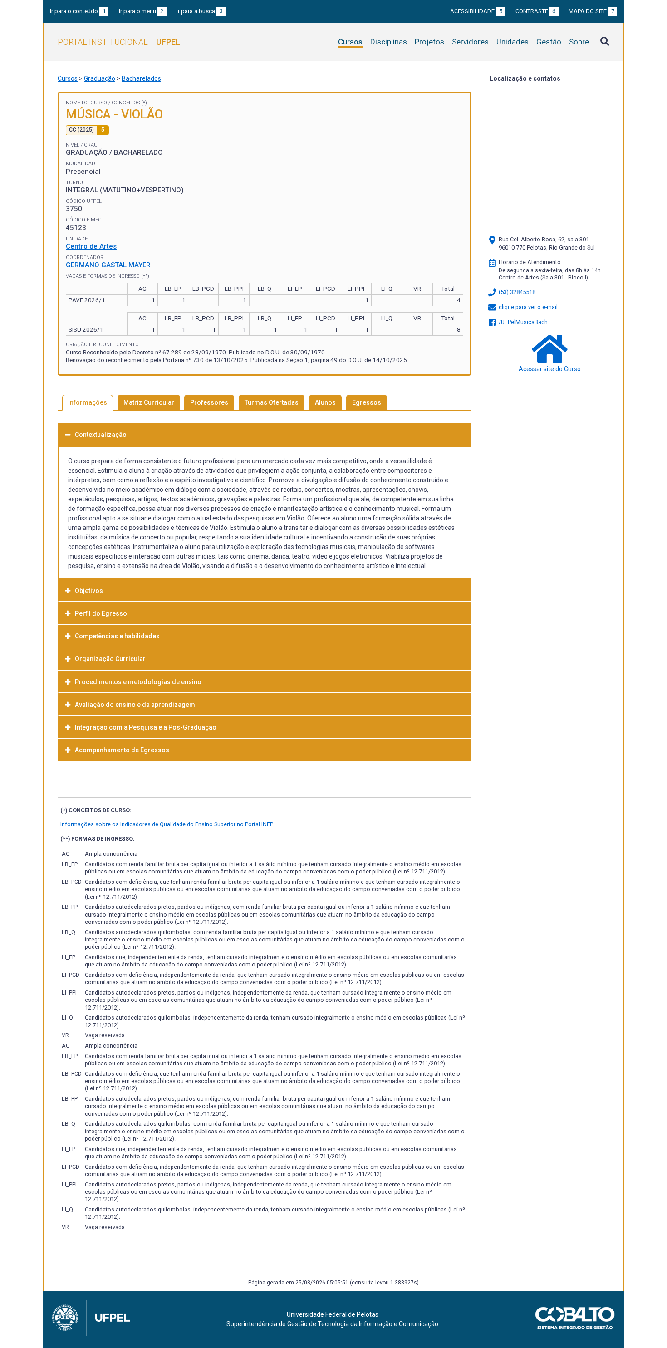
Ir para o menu (141, 11)
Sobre (579, 41)
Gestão (548, 41)
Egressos (366, 402)
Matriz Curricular (148, 402)
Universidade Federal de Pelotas (332, 1314)
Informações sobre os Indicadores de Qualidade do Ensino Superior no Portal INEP (166, 824)
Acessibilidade (476, 11)
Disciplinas (388, 41)
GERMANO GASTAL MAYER (108, 265)
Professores (209, 402)
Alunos (325, 402)
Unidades (512, 41)
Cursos (350, 41)
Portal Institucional (119, 42)
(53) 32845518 (516, 292)
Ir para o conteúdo (78, 11)
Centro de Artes (91, 246)
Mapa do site (591, 11)
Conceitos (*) (129, 103)
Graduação (99, 78)
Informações (87, 402)
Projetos (429, 41)
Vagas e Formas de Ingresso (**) (107, 276)
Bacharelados (141, 78)
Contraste (535, 11)
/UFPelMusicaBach (522, 322)
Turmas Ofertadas (272, 402)
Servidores (470, 41)
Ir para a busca (200, 11)
